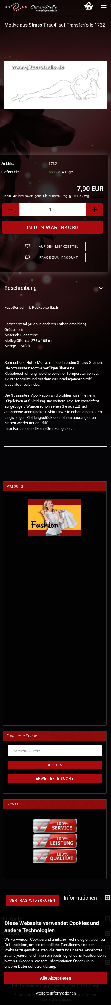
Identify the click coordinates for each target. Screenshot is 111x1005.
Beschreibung (20, 288)
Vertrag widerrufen (32, 900)
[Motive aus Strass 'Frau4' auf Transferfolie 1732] (55, 78)
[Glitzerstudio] (29, 7)
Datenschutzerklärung (36, 966)
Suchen (55, 765)
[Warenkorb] (88, 7)
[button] (10, 209)
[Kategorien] (103, 7)
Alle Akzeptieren (55, 978)
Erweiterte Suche (55, 778)
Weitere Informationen (55, 993)
